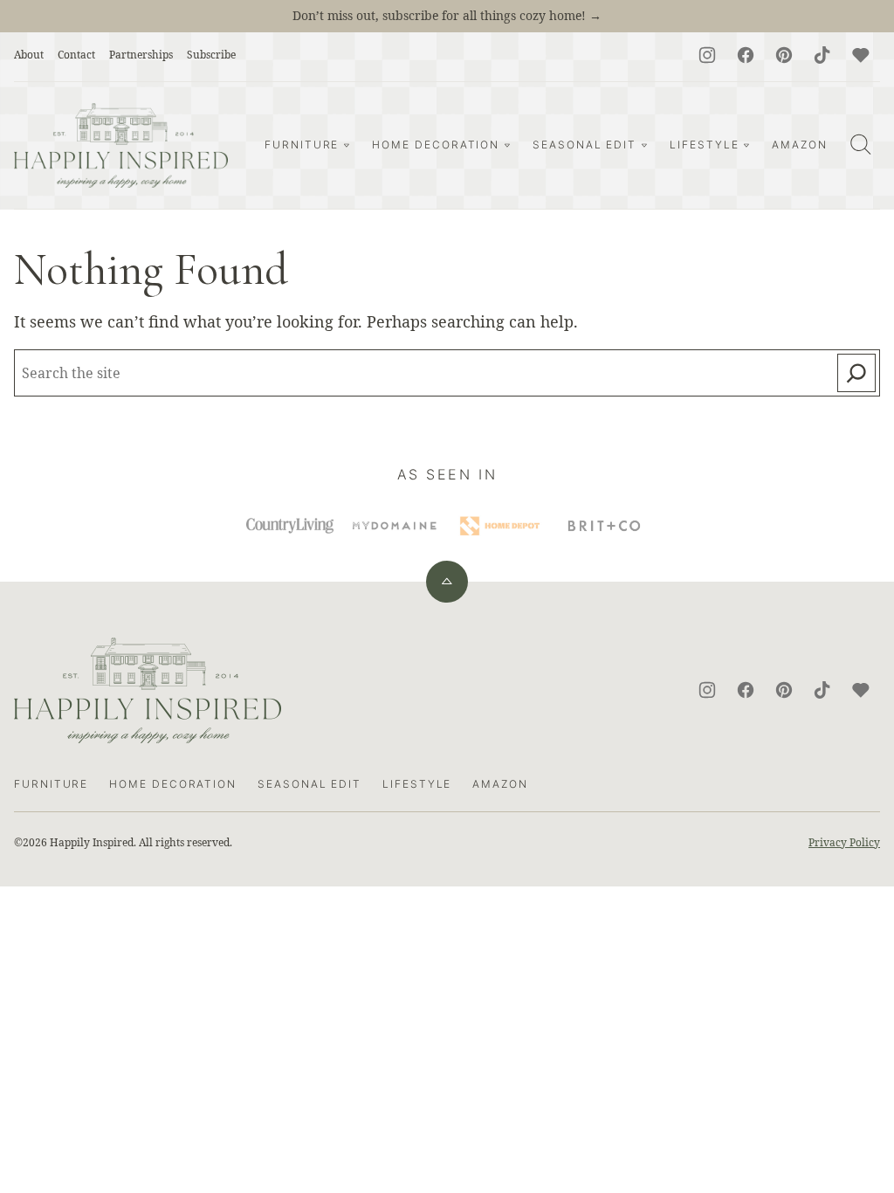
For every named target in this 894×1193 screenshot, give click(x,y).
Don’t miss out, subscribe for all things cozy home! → (447, 15)
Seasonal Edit (584, 144)
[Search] (861, 144)
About (29, 54)
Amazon (800, 144)
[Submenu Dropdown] (346, 145)
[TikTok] (822, 55)
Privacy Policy (844, 842)
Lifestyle (704, 144)
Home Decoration (435, 144)
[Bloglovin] (861, 55)
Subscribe (211, 54)
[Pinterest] (784, 55)
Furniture (302, 144)
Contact (76, 54)
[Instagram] (707, 55)
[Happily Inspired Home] (121, 145)
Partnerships (141, 54)
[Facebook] (745, 55)
